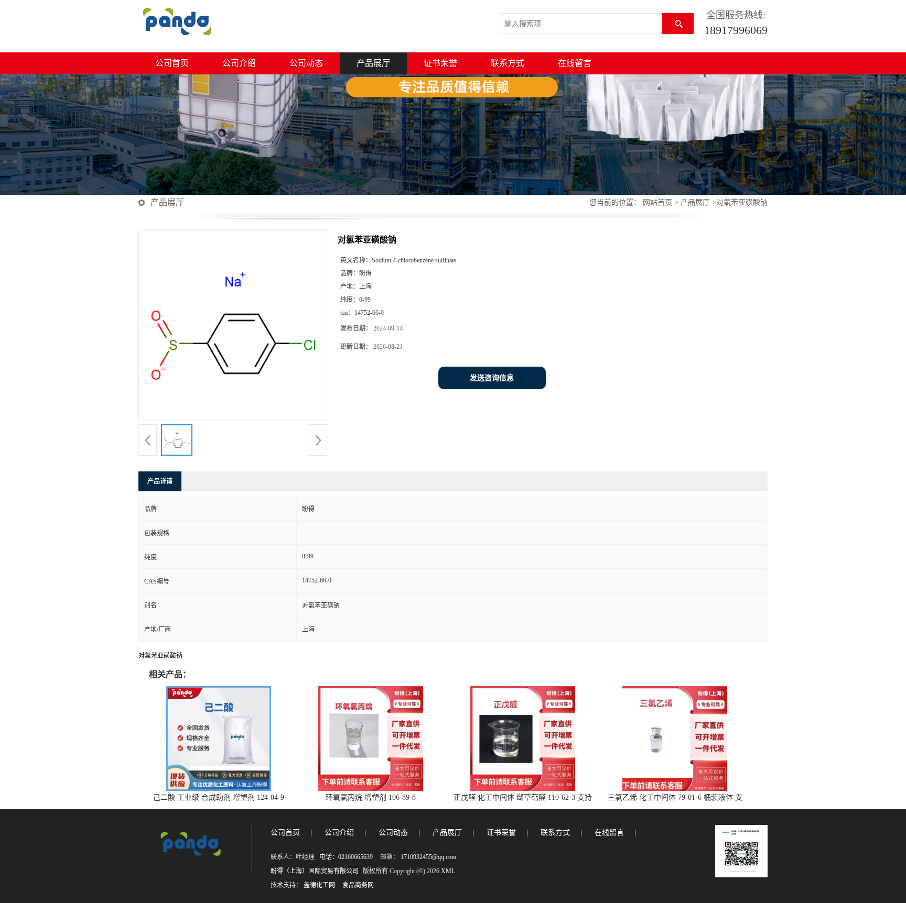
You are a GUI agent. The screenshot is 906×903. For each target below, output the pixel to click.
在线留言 (574, 63)
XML (448, 871)
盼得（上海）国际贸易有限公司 (315, 871)
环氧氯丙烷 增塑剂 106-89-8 (371, 797)
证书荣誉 (440, 63)
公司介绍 (239, 63)
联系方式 (507, 63)
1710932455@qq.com (428, 857)
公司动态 (306, 63)
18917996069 (736, 30)
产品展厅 (373, 63)
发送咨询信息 (492, 378)
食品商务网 (358, 885)
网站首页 (657, 202)
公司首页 (172, 63)
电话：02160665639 (346, 857)
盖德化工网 (319, 885)
